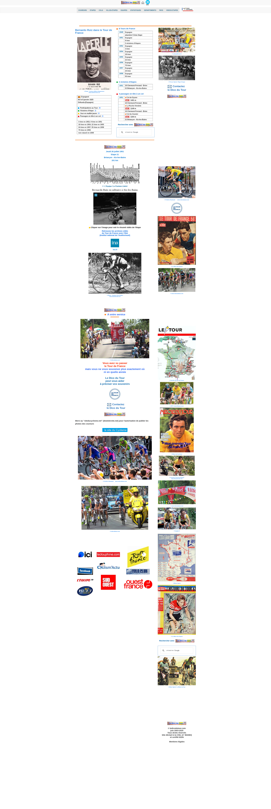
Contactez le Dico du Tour (114, 406)
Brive (145, 85)
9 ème (127, 40)
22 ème (128, 60)
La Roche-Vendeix (134, 106)
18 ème (128, 54)
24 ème (128, 71)
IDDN (181, 737)
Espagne (128, 32)
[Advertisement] (135, 20)
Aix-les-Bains (141, 88)
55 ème (128, 76)
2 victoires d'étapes (133, 43)
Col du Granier (132, 114)
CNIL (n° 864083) (184, 735)
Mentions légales (177, 742)
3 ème (127, 49)
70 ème (128, 65)
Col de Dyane (132, 97)
